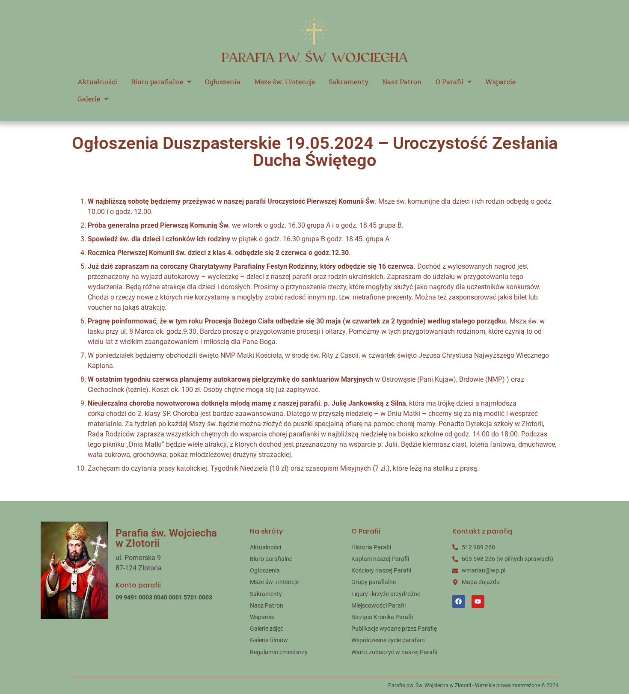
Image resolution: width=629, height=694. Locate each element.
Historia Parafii (371, 547)
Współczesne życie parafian (388, 640)
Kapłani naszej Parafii (380, 558)
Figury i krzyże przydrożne (385, 593)
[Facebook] (458, 601)
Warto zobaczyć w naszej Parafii (394, 652)
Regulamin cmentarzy (279, 652)
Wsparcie (500, 81)
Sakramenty (348, 81)
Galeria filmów (269, 640)
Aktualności (97, 81)
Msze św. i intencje (284, 81)
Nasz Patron (402, 81)
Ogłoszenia (222, 81)
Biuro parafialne (157, 81)
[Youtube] (478, 601)
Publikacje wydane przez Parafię (394, 628)
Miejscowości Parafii (378, 605)
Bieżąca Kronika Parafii (382, 617)
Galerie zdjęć (266, 628)
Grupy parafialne (373, 581)
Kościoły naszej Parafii (381, 570)
